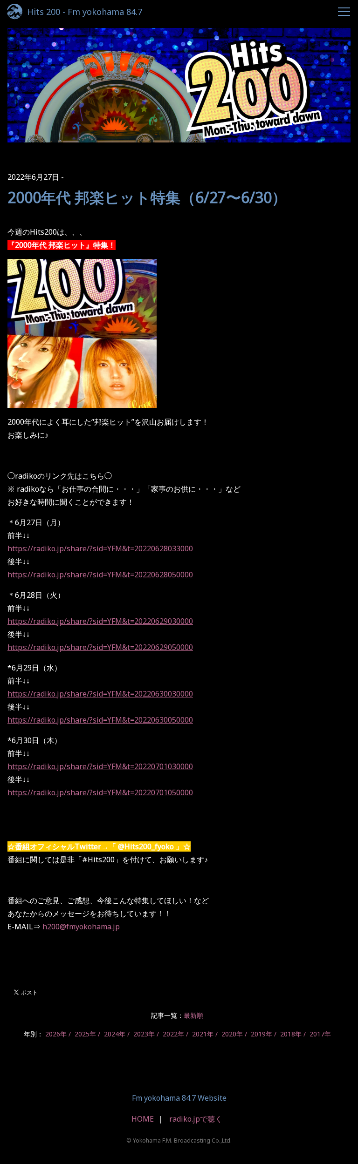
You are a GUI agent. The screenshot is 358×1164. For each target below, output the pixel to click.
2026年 (56, 1033)
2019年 (261, 1033)
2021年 (202, 1033)
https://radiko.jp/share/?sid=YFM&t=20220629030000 (100, 621)
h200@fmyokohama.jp (81, 926)
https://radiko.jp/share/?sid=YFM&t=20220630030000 (100, 694)
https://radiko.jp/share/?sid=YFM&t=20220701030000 (100, 766)
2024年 (114, 1033)
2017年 (320, 1033)
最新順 (193, 1015)
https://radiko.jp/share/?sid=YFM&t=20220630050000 (100, 720)
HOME (142, 1119)
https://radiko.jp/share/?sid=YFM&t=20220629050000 (100, 647)
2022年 (173, 1033)
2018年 (291, 1033)
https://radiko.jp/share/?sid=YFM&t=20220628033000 (100, 548)
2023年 (144, 1033)
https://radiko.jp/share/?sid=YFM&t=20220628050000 (100, 574)
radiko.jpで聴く (195, 1119)
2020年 (232, 1033)
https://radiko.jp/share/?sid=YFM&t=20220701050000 (100, 792)
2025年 (85, 1033)
